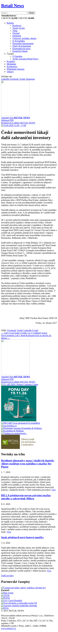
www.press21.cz (8, 628)
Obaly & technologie (21, 46)
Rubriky (10, 23)
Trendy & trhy (18, 28)
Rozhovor (16, 25)
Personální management (23, 43)
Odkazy (10, 71)
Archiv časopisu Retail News (25, 59)
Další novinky (7, 575)
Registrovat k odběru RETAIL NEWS (18, 123)
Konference (12, 66)
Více (53, 490)
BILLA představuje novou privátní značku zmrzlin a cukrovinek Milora (26, 497)
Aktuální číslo (15, 117)
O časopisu (17, 56)
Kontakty (11, 61)
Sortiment (16, 36)
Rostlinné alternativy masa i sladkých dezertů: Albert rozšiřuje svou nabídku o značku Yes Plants (27, 463)
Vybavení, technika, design (24, 38)
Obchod (16, 33)
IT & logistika (18, 41)
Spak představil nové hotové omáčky (22, 537)
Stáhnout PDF (7, 120)
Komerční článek (20, 51)
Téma (14, 30)
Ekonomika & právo (21, 48)
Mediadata (11, 64)
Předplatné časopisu (15, 69)
